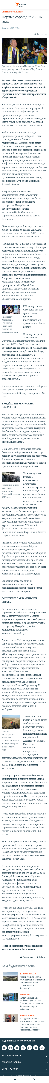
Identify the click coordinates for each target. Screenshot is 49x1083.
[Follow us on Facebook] (16, 1047)
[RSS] (42, 1047)
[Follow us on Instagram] (10, 1047)
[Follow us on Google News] (35, 1047)
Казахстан (25, 995)
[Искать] (34, 1079)
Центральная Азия (12, 12)
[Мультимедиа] (15, 1079)
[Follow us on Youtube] (4, 1047)
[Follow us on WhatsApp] (29, 1047)
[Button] (41, 34)
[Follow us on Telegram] (23, 1047)
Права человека (27, 1016)
